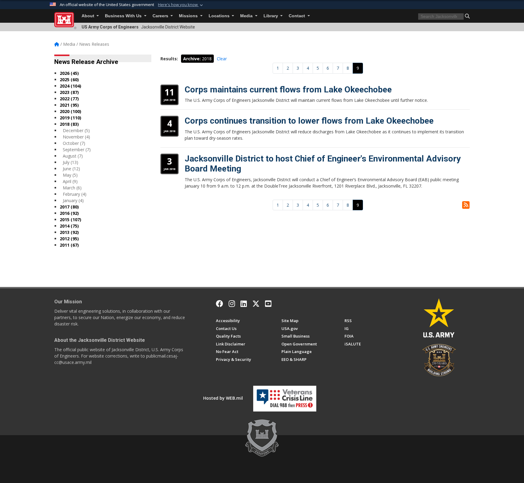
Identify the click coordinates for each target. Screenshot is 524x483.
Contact (297, 16)
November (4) (76, 137)
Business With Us (124, 16)
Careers (161, 16)
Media (247, 16)
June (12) (71, 169)
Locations (220, 16)
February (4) (74, 194)
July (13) (70, 162)
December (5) (76, 130)
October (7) (74, 143)
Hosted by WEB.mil (223, 398)
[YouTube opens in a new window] (268, 303)
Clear (222, 59)
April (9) (70, 181)
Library (271, 16)
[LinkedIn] (243, 303)
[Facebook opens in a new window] (219, 303)
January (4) (73, 200)
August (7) (73, 156)
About (89, 16)
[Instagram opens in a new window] (232, 303)
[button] (181, 5)
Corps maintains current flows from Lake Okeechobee (288, 90)
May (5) (70, 175)
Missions (189, 16)
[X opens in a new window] (256, 303)
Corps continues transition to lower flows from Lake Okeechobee (309, 121)
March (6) (72, 188)
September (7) (77, 149)
